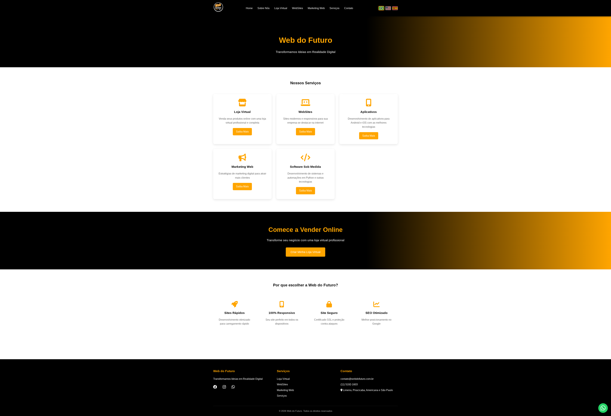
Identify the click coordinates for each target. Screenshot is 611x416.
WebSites (297, 8)
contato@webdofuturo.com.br (357, 379)
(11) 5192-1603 (349, 384)
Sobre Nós (263, 8)
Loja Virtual (280, 8)
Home (249, 8)
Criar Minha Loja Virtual (305, 252)
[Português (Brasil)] (381, 8)
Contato (348, 8)
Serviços (334, 8)
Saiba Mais (242, 131)
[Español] (395, 8)
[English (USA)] (388, 8)
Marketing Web (316, 8)
